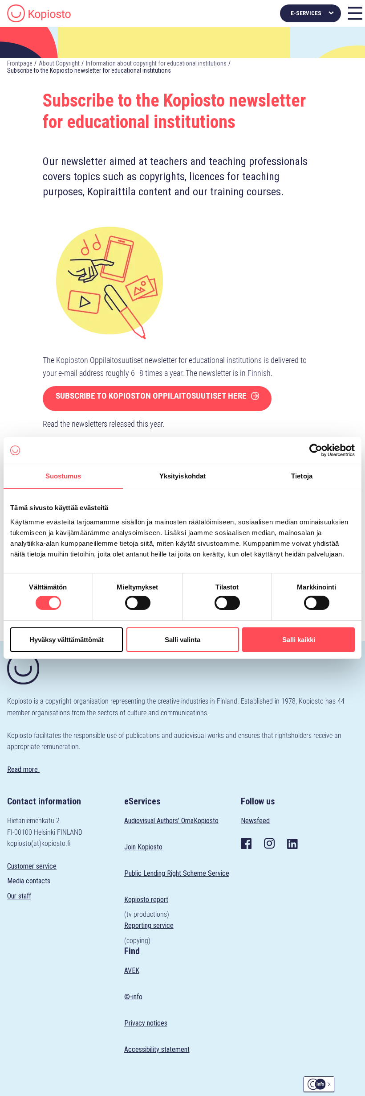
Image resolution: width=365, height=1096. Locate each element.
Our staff (19, 896)
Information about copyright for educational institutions (156, 63)
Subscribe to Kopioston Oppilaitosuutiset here (151, 396)
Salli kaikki (298, 639)
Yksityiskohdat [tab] (182, 476)
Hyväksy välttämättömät (66, 639)
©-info (133, 997)
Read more (23, 769)
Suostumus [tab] (63, 476)
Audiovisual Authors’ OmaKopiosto (171, 820)
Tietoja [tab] (301, 476)
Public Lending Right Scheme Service (176, 873)
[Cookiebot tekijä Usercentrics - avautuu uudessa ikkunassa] (316, 450)
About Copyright (59, 63)
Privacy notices (145, 1023)
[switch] (137, 603)
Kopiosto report (146, 899)
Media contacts (28, 881)
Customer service (32, 866)
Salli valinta (182, 639)
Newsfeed (255, 820)
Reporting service (149, 925)
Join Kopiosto (143, 847)
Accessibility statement (157, 1049)
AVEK (131, 970)
